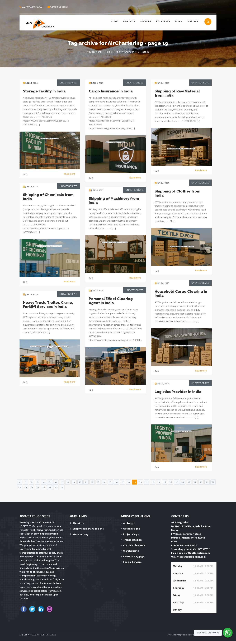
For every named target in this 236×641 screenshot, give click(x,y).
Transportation (132, 539)
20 (140, 482)
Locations (163, 21)
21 (146, 482)
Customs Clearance (134, 545)
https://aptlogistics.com (191, 556)
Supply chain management (88, 528)
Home (114, 21)
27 (183, 482)
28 (189, 482)
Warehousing (80, 534)
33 (19, 487)
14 (104, 482)
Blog (178, 21)
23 (158, 482)
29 (195, 482)
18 (128, 482)
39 (56, 487)
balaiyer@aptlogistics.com (194, 552)
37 (44, 487)
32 (213, 482)
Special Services (132, 561)
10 (80, 482)
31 (207, 482)
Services (145, 21)
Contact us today (59, 6)
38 (50, 487)
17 (122, 482)
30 (201, 482)
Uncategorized (69, 82)
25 (170, 482)
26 (177, 482)
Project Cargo (131, 534)
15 (110, 482)
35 (31, 487)
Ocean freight (131, 528)
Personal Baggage (133, 556)
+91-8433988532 (201, 549)
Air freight (129, 523)
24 (164, 482)
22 (152, 482)
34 (25, 487)
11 (86, 482)
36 (37, 487)
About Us (129, 21)
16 (116, 482)
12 (92, 482)
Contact (192, 21)
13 (98, 482)
